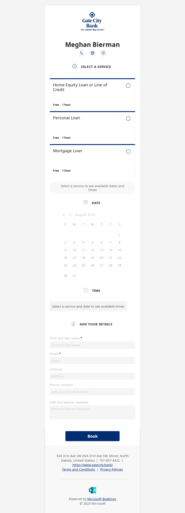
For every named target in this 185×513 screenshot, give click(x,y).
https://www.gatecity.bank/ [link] (92, 465)
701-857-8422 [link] (109, 460)
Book (93, 436)
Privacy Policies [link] (111, 469)
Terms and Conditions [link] (78, 469)
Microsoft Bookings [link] (101, 499)
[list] (92, 127)
